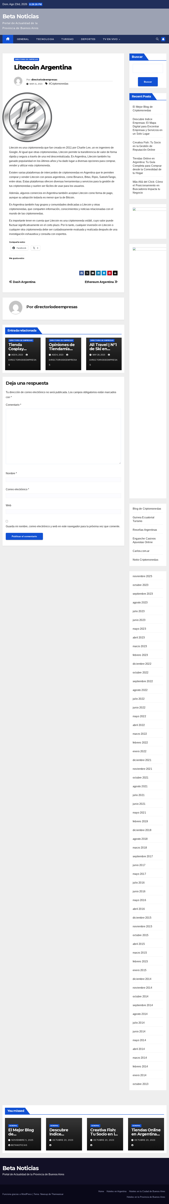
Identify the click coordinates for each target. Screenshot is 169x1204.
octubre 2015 (140, 935)
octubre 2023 (140, 585)
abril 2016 (139, 909)
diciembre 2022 (142, 663)
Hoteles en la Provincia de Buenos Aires (146, 1197)
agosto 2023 (140, 602)
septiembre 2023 (143, 593)
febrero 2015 (140, 961)
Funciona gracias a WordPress (17, 1194)
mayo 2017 (139, 873)
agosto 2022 (140, 690)
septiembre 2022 (143, 681)
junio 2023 (139, 620)
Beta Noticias (20, 16)
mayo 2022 (139, 716)
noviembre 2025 (142, 576)
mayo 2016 (139, 900)
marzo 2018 (140, 847)
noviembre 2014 (142, 987)
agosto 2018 (140, 838)
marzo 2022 (140, 733)
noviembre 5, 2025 (22, 1140)
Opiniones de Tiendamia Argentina (62, 348)
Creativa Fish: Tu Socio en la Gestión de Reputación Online (147, 146)
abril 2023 (139, 637)
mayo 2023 (139, 628)
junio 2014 (139, 1031)
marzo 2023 (140, 646)
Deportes (88, 39)
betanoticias (19, 1145)
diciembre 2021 (142, 760)
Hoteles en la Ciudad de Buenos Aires (147, 1191)
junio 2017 (139, 865)
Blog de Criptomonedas (147, 508)
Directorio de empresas (26, 59)
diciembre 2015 (142, 917)
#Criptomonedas (58, 83)
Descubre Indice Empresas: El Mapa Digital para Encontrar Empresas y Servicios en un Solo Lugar (148, 126)
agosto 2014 (140, 1014)
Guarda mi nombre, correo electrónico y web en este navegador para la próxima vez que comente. (63, 526)
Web (8, 505)
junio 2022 (139, 707)
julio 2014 (139, 1022)
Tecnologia (45, 39)
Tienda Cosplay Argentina (18, 348)
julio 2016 (139, 882)
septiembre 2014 (143, 1005)
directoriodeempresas (44, 79)
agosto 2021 (140, 786)
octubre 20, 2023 (62, 1140)
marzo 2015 (140, 952)
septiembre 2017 (143, 856)
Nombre (11, 473)
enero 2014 (139, 1075)
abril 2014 (139, 1049)
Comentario (13, 404)
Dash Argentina (23, 282)
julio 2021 (139, 795)
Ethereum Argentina (100, 282)
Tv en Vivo (111, 39)
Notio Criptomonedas (145, 559)
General (23, 39)
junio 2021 (139, 803)
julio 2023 (139, 611)
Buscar (137, 57)
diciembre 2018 (142, 830)
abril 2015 (139, 944)
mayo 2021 (139, 812)
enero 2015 (139, 970)
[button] (157, 39)
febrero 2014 (140, 1066)
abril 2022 (139, 725)
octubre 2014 (140, 996)
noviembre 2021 (142, 768)
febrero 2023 (140, 655)
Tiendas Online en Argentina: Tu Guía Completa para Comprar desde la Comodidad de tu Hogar (147, 165)
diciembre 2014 (142, 979)
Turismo (67, 39)
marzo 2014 (140, 1057)
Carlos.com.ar (141, 551)
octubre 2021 (140, 777)
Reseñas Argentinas (145, 529)
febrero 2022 (140, 742)
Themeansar (57, 1194)
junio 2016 (139, 891)
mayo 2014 (139, 1040)
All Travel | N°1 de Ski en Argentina (103, 348)
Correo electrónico (17, 489)
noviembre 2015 (142, 926)
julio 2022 (139, 698)
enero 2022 (139, 751)
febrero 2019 (140, 821)
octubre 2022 (140, 672)
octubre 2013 (140, 1084)
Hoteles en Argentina (116, 1191)
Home (101, 1191)
